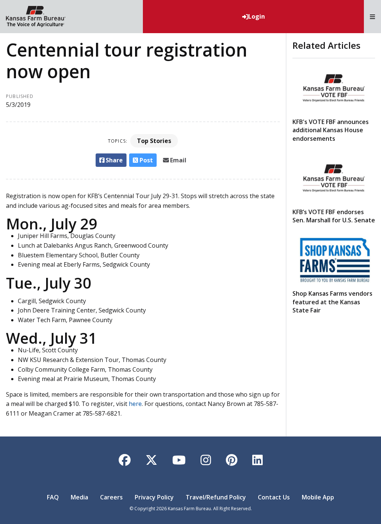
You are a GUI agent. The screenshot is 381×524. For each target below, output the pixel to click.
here (135, 404)
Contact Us (274, 497)
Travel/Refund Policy (216, 497)
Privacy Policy (154, 497)
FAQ (53, 497)
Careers (111, 497)
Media (79, 497)
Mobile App (318, 497)
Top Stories (154, 141)
